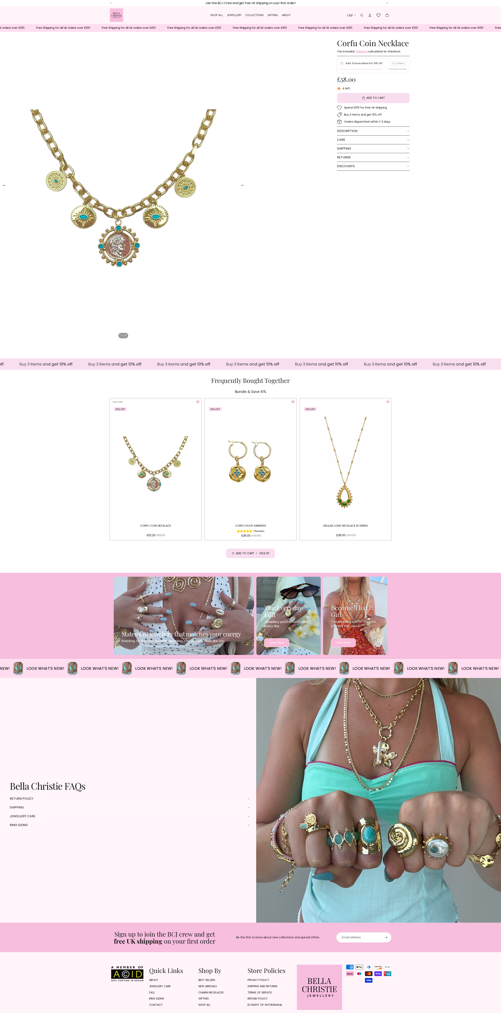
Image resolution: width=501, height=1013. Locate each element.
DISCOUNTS (346, 166)
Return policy (21, 798)
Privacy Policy (258, 980)
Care (341, 139)
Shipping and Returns (263, 986)
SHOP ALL (204, 1005)
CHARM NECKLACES (211, 992)
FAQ (152, 992)
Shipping (362, 51)
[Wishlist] (378, 15)
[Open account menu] (370, 15)
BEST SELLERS (206, 980)
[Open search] (361, 15)
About (153, 980)
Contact (156, 1005)
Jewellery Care (22, 816)
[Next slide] (243, 185)
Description (347, 131)
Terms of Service (260, 992)
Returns (344, 157)
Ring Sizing (19, 825)
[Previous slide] (3, 185)
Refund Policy (258, 998)
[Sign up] (386, 937)
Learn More (276, 643)
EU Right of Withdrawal (265, 1005)
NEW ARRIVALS (207, 986)
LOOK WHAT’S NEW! (48, 668)
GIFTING (203, 998)
